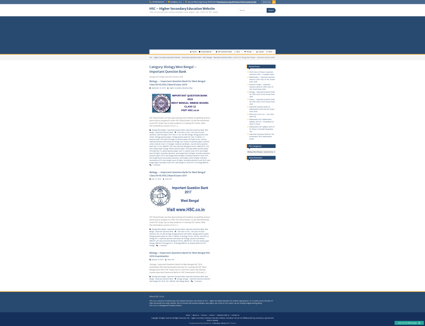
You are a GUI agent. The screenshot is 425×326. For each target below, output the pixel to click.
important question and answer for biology (164, 142)
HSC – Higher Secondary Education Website (182, 9)
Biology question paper (163, 137)
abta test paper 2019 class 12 (167, 135)
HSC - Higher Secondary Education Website (164, 57)
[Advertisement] (212, 32)
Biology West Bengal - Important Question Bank (168, 130)
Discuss (204, 315)
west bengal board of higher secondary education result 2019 (186, 156)
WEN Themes (231, 323)
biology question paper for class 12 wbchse (187, 137)
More (270, 52)
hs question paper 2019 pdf (184, 139)
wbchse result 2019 (192, 151)
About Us (195, 315)
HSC (167, 281)
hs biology (170, 139)
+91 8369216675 (158, 2)
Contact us (235, 315)
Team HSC (168, 179)
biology (190, 135)
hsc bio (197, 139)
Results (249, 52)
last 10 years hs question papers (191, 142)
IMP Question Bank (225, 52)
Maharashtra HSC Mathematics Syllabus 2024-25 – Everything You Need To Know (261, 121)
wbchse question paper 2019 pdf (180, 149)
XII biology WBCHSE (201, 163)
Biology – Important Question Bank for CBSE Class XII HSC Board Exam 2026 (262, 94)
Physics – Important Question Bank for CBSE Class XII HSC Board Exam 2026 (262, 101)
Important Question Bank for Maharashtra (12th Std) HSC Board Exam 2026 (261, 109)
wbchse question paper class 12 (173, 151)
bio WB (184, 135)
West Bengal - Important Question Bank (217, 57)
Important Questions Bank (191, 57)
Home (194, 52)
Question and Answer (182, 144)
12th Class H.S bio (183, 132)
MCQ (238, 52)
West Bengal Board (182, 281)
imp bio (203, 139)
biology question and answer (182, 234)
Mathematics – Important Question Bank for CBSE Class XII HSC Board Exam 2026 (262, 79)
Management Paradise (167, 305)
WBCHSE (172, 281)
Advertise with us (223, 315)
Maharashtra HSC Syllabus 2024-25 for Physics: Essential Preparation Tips (261, 129)
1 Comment (156, 165)
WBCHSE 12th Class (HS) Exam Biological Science (179, 146)
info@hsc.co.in (176, 2)
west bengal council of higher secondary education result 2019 (184, 160)
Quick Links (267, 2)
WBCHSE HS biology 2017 (164, 243)
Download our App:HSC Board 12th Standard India (236, 2)
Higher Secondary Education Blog (180, 88)
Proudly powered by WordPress (200, 323)
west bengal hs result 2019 (185, 163)
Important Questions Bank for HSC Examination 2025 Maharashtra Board (261, 136)
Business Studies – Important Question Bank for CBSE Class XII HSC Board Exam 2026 (261, 86)
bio (180, 135)
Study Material (206, 52)
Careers (261, 52)
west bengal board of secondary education (164, 158)
